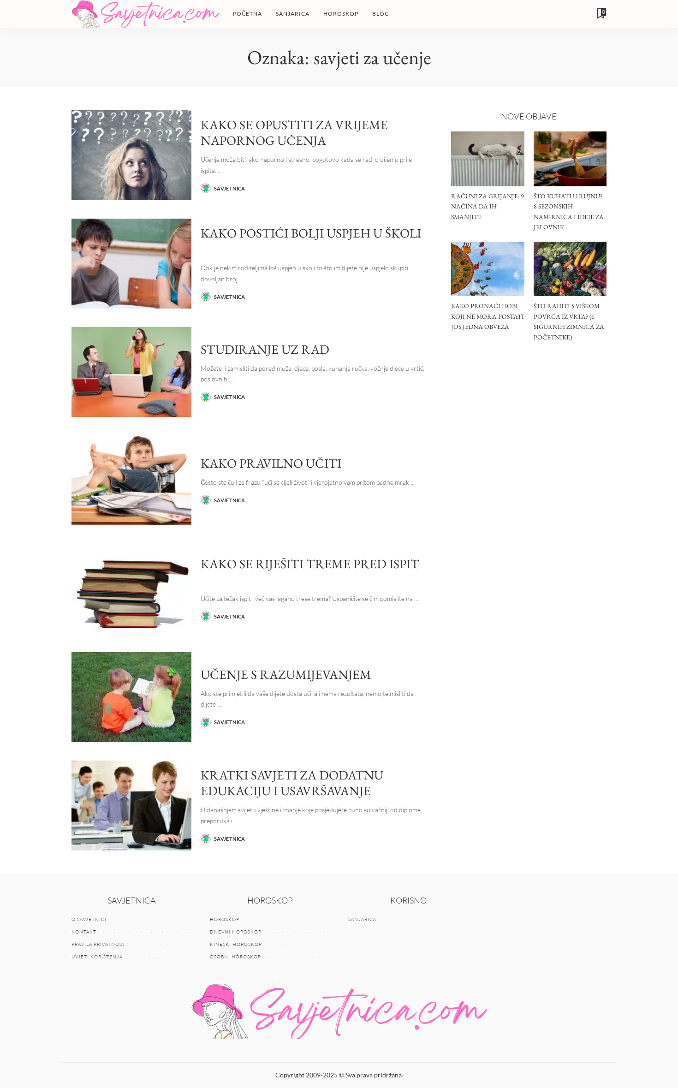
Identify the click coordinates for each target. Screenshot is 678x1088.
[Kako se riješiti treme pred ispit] (131, 589)
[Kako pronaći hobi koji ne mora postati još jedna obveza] (487, 269)
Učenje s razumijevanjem (286, 674)
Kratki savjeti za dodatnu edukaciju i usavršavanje (292, 783)
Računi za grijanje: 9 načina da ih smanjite (487, 206)
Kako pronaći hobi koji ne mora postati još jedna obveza (487, 316)
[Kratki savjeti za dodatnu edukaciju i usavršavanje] (131, 805)
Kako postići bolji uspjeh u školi (311, 233)
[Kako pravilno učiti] (131, 480)
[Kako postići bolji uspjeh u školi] (131, 264)
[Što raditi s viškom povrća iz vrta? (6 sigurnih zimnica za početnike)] (570, 269)
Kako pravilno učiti (271, 463)
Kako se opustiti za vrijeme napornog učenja (294, 132)
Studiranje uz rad (265, 349)
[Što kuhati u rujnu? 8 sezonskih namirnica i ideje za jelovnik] (570, 158)
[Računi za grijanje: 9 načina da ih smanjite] (487, 158)
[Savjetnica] (145, 14)
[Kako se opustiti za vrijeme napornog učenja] (131, 155)
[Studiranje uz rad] (131, 372)
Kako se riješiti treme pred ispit (310, 563)
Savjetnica (229, 188)
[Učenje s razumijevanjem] (131, 697)
